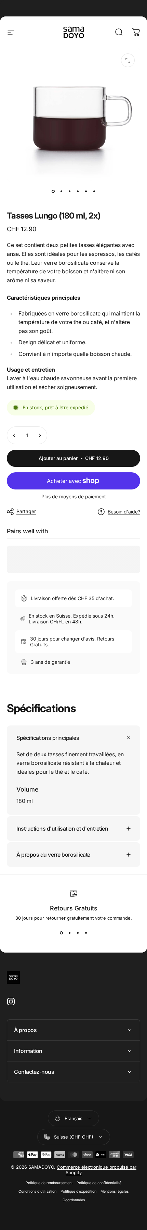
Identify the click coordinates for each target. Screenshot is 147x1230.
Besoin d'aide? (124, 511)
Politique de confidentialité (99, 1183)
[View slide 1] (61, 933)
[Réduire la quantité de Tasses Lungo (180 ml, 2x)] (14, 435)
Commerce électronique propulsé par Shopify (96, 1169)
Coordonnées (74, 1200)
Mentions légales (115, 1191)
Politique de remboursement (49, 1183)
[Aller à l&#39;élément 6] (94, 191)
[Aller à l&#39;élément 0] (53, 191)
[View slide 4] (86, 933)
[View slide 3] (78, 933)
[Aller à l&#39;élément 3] (69, 191)
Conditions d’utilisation (37, 1191)
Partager (26, 511)
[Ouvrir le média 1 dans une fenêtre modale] (128, 60)
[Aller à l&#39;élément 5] (86, 191)
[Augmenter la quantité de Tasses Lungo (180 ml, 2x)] (39, 435)
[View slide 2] (69, 933)
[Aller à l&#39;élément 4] (78, 191)
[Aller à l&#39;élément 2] (61, 191)
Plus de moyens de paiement (73, 496)
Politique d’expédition (78, 1191)
